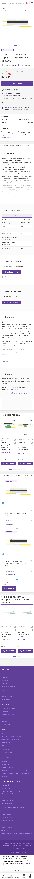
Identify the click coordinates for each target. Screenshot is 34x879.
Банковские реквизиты (9, 687)
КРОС (3, 746)
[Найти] (27, 3)
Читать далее (6, 138)
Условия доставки (7, 715)
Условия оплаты (7, 711)
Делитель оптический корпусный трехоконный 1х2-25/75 (16, 513)
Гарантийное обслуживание (11, 718)
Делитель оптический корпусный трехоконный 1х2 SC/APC (23, 446)
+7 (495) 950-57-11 (6, 764)
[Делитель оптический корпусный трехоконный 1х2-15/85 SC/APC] (8, 426)
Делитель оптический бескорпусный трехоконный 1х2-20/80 (6, 633)
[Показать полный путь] (4, 8)
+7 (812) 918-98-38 (6, 831)
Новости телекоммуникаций (11, 736)
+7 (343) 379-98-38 (6, 788)
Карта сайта (5, 724)
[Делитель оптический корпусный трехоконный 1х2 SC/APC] (25, 426)
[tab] (5, 146)
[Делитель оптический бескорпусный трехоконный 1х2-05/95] (25, 613)
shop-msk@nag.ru (7, 768)
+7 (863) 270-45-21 (6, 804)
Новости (4, 677)
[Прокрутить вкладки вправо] (32, 146)
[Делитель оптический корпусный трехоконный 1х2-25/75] (18, 496)
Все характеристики (8, 125)
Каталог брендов (7, 693)
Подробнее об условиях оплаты (14, 393)
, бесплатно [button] (12, 95)
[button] (17, 27)
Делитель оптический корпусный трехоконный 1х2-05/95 (16, 563)
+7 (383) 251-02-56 (6, 817)
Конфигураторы (6, 752)
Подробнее (5, 198)
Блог (3, 733)
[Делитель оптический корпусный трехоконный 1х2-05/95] (18, 546)
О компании (5, 674)
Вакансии (4, 680)
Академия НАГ (6, 743)
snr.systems (5, 749)
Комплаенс (5, 721)
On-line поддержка (8, 708)
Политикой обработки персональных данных (16, 864)
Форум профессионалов (10, 739)
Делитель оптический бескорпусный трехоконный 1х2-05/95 (23, 633)
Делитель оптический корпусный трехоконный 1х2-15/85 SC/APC (7, 446)
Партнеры (5, 690)
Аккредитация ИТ (7, 699)
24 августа (8, 95)
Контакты (4, 683)
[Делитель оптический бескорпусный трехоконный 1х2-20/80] (8, 613)
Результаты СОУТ (7, 696)
